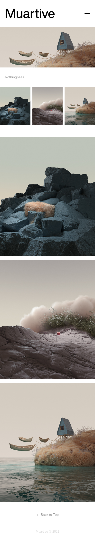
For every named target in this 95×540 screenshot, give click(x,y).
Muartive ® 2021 (47, 531)
